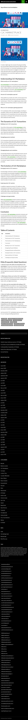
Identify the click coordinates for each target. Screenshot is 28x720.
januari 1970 (3, 454)
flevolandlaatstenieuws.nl (6, 580)
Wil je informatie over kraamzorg (10, 554)
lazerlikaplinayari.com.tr (6, 711)
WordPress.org (4, 538)
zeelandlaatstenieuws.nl (6, 627)
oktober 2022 (3, 400)
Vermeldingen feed (5, 534)
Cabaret (8, 548)
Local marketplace (17, 320)
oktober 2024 (3, 373)
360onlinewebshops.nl (6, 660)
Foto (1, 551)
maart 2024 (3, 385)
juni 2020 (3, 439)
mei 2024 (3, 383)
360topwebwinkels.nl (5, 662)
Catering (11, 548)
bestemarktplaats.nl (5, 680)
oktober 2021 (3, 415)
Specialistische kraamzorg (9, 552)
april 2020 (3, 444)
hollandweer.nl (4, 589)
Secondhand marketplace (7, 325)
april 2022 (3, 405)
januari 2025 (3, 368)
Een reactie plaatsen (14, 35)
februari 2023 (4, 395)
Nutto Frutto (3, 495)
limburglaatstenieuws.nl (6, 593)
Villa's (25, 553)
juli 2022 (2, 402)
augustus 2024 (4, 378)
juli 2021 (2, 420)
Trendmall (3, 510)
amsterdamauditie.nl (5, 564)
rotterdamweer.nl (5, 618)
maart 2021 (3, 427)
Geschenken (11, 551)
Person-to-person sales (19, 323)
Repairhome (3, 505)
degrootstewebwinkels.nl (6, 685)
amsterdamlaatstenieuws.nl (7, 566)
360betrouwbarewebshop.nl (7, 644)
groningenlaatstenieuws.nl (6, 587)
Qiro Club (3, 500)
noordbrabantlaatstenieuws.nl (7, 602)
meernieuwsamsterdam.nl (6, 596)
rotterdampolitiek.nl (5, 614)
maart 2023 (3, 392)
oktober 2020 (3, 434)
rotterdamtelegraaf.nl (5, 616)
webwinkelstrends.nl (5, 698)
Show (1, 552)
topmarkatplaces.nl (5, 696)
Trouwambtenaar (10, 553)
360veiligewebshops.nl (6, 664)
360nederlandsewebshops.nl (7, 655)
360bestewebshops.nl (5, 639)
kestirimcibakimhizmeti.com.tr (7, 708)
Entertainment (16, 549)
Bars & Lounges (17, 547)
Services (25, 551)
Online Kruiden (4, 497)
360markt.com (4, 653)
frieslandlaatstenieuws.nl (6, 582)
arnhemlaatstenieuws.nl (6, 571)
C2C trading (4, 318)
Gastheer (3, 551)
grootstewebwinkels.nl (6, 691)
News (2, 488)
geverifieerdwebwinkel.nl (6, 689)
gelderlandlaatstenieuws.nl (7, 584)
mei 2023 (3, 390)
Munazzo (2, 485)
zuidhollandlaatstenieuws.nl (7, 629)
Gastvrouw (7, 551)
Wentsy (2, 520)
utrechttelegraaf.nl (5, 623)
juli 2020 (2, 437)
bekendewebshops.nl (5, 678)
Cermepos (3, 470)
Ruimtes (22, 551)
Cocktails (14, 548)
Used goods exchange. (18, 325)
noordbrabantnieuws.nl (6, 605)
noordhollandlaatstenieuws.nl (7, 607)
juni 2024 (3, 380)
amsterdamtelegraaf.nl (6, 568)
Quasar (2, 502)
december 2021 (4, 410)
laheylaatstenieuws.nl (5, 591)
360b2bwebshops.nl (5, 633)
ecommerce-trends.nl (5, 687)
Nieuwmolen (3, 490)
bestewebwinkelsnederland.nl (7, 682)
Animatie (5, 547)
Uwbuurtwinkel (4, 515)
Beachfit (2, 463)
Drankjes (8, 549)
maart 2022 (3, 407)
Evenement (20, 549)
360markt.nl (3, 646)
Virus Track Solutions (5, 517)
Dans (1, 549)
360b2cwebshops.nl (5, 637)
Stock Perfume (4, 507)
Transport (5, 553)
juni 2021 (3, 422)
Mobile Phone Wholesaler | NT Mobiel (9, 349)
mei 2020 (3, 442)
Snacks (4, 552)
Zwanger (17, 554)
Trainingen (2, 553)
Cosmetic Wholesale (5, 475)
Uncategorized (4, 512)
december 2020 (4, 432)
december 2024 (4, 370)
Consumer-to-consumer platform (16, 318)
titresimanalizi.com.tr (5, 706)
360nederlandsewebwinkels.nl (7, 658)
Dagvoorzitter (24, 548)
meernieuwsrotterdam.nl (6, 600)
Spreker (19, 552)
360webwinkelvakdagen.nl (6, 673)
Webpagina (2, 554)
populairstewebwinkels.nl (6, 694)
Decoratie (4, 549)
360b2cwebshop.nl (5, 635)
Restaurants (19, 551)
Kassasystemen (4, 483)
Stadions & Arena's (24, 552)
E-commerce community (7, 320)
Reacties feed (3, 536)
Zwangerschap (21, 554)
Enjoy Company (4, 480)
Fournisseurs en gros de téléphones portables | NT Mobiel (13, 344)
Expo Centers (25, 549)
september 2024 (4, 375)
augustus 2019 (4, 447)
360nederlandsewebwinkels (8, 1)
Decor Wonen (4, 478)
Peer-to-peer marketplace (7, 323)
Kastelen (15, 551)
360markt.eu (4, 649)
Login (2, 531)
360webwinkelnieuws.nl (6, 671)
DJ (6, 549)
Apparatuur (9, 547)
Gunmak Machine (4, 351)
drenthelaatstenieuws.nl (6, 573)
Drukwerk (12, 549)
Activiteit (2, 547)
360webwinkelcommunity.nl (7, 667)
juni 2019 (3, 452)
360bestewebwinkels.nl (6, 642)
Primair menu (26, 1)
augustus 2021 (4, 417)
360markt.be (4, 651)
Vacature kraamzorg (20, 553)
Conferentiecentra (19, 548)
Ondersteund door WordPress (6, 718)
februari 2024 (4, 388)
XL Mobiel (3, 522)
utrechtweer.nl (4, 625)
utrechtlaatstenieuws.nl (6, 620)
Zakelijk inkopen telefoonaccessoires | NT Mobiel (11, 342)
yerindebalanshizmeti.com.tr (7, 703)
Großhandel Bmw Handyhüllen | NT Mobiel (10, 347)
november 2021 (4, 412)
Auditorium (13, 547)
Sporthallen (16, 552)
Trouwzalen (15, 553)
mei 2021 (3, 424)
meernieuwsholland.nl (6, 598)
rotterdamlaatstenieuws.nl (6, 611)
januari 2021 (3, 429)
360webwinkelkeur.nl (5, 669)
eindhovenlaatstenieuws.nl (6, 577)
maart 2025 (3, 365)
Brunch (21, 547)
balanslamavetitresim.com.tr (7, 701)
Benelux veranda (4, 465)
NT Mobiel (3, 493)
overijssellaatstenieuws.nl (6, 609)
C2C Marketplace (4, 30)
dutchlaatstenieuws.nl (5, 575)
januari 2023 (3, 397)
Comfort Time (4, 473)
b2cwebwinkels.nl (5, 676)
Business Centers (3, 548)
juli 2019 (2, 449)
